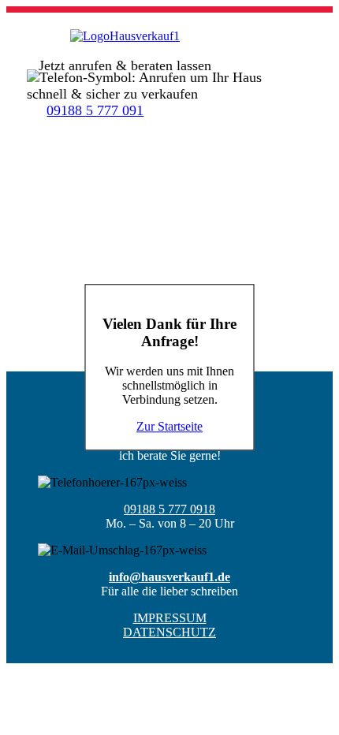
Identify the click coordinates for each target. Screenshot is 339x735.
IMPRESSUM (170, 618)
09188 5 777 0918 (169, 509)
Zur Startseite (169, 427)
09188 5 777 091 (95, 110)
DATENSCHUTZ (169, 632)
